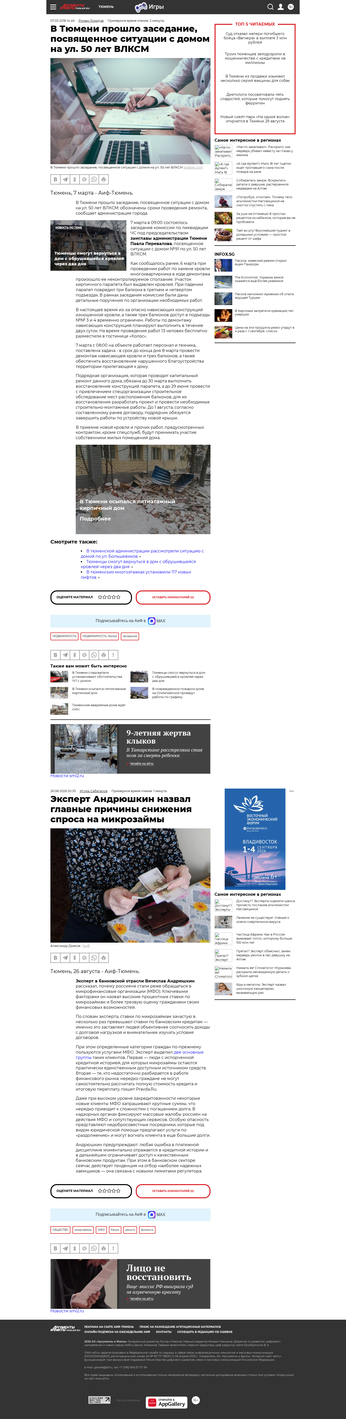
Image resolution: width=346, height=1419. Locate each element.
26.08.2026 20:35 (63, 791)
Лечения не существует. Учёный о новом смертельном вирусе (262, 920)
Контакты (163, 1332)
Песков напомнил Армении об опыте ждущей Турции (264, 296)
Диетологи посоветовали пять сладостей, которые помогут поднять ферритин (255, 98)
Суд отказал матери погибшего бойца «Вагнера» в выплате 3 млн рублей (255, 38)
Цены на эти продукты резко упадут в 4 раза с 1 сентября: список (264, 329)
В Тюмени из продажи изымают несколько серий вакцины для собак (255, 78)
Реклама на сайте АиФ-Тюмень (109, 1327)
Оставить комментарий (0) (173, 597)
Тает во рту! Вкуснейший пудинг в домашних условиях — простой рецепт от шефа (263, 234)
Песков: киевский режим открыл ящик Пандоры (261, 262)
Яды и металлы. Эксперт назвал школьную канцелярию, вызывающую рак (261, 989)
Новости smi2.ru (67, 775)
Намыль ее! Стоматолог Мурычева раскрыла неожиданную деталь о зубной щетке (263, 972)
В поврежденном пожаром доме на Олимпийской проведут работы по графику (178, 693)
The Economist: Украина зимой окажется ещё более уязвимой (259, 279)
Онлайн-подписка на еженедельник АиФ (117, 1332)
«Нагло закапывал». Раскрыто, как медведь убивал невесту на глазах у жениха (264, 151)
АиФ (86, 946)
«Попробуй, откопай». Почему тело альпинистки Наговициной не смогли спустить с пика (264, 201)
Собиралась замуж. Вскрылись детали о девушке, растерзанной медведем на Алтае (262, 184)
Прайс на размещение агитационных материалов (180, 1327)
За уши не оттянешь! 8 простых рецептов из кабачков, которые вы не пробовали (265, 218)
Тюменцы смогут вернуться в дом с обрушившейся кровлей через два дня (178, 677)
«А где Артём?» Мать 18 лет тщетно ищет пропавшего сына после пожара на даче (263, 168)
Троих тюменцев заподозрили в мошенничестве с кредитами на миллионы (255, 58)
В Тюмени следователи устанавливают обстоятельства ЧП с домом (97, 677)
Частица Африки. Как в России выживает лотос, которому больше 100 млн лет (264, 938)
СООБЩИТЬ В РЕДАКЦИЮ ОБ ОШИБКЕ (205, 1332)
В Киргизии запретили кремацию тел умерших (264, 312)
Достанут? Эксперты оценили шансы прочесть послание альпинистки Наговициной (265, 905)
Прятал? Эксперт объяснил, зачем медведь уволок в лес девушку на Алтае (263, 955)
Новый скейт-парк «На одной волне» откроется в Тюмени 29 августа (255, 119)
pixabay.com (193, 167)
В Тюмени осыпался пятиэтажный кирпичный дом (127, 504)
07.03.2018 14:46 (62, 21)
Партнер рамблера (128, 1400)
